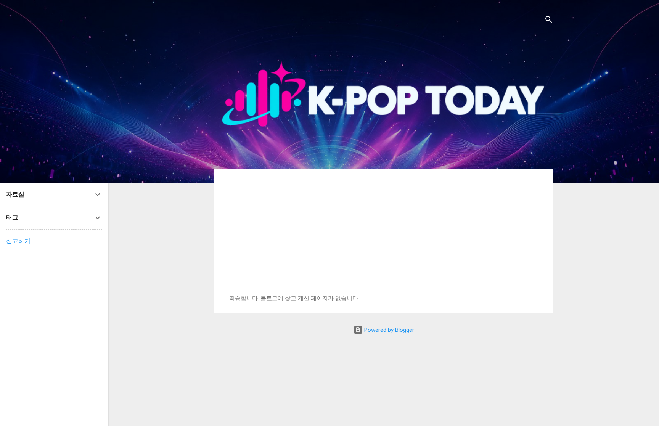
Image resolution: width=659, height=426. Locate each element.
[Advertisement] (383, 237)
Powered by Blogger (388, 329)
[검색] (548, 20)
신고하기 (18, 240)
